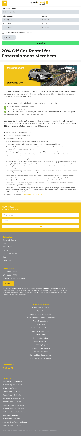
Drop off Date (8, 24)
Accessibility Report (41, 345)
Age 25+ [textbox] (7, 37)
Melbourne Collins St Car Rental (14, 412)
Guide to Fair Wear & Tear (40, 331)
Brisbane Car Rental (10, 388)
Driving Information (40, 338)
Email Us (8, 283)
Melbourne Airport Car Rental (13, 409)
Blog (4, 257)
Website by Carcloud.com (49, 430)
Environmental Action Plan (40, 348)
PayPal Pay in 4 (40, 325)
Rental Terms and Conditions (32, 194)
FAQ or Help (40, 311)
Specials (5, 250)
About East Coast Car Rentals (40, 358)
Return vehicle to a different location (18, 33)
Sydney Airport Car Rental (12, 426)
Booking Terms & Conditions (40, 314)
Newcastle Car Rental (10, 415)
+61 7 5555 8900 (19, 278)
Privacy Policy (40, 335)
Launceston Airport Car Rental (13, 405)
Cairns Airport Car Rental (11, 392)
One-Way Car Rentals (40, 352)
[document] (40, 164)
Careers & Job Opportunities (40, 355)
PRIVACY (30, 430)
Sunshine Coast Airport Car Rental (15, 422)
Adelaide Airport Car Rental (12, 381)
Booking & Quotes (9, 240)
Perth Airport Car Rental (11, 419)
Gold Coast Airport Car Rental (13, 398)
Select (44, 16)
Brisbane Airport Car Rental (12, 385)
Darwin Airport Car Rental (12, 395)
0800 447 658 (12, 275)
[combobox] (40, 11)
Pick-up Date (8, 16)
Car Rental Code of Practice (40, 328)
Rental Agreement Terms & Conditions (40, 318)
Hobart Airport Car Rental (12, 402)
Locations (6, 243)
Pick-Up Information (40, 341)
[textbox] (40, 12)
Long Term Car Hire (10, 254)
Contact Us (7, 260)
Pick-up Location (9, 8)
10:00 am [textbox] (45, 20)
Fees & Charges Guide (40, 321)
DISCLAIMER (38, 430)
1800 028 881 (12, 272)
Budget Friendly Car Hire (40, 307)
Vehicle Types (7, 247)
